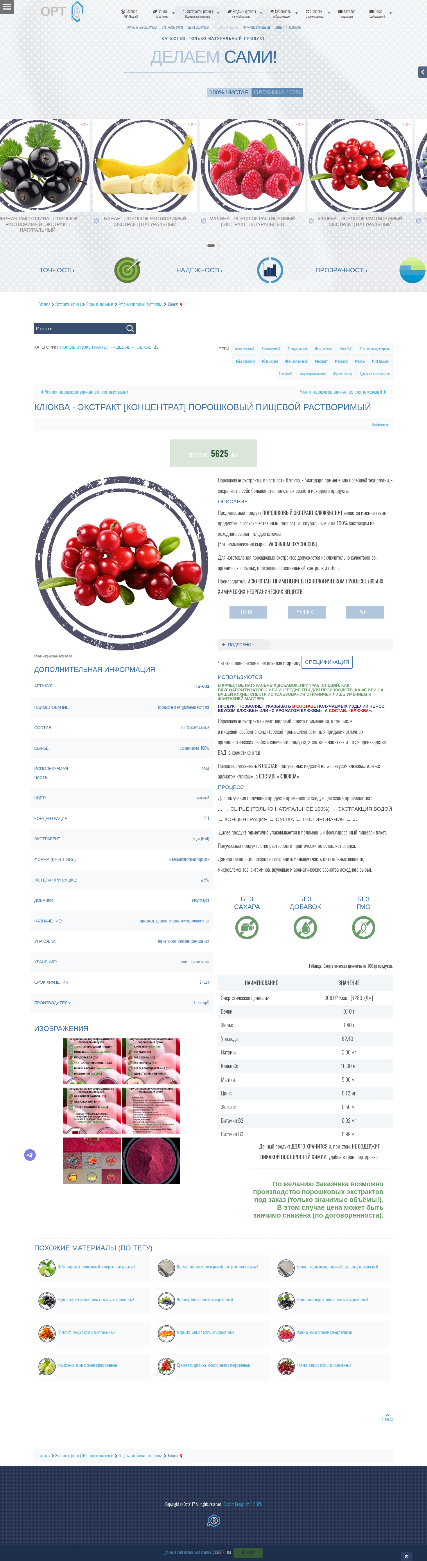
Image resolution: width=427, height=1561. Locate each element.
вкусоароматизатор (313, 373)
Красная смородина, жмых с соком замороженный (213, 1365)
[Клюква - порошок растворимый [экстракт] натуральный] (331, 142)
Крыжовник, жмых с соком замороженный (88, 1365)
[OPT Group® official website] (213, 1521)
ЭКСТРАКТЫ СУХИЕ (172, 27)
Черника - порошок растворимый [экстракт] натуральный (86, 392)
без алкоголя (246, 361)
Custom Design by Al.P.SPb (242, 1504)
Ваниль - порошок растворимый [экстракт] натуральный (217, 1267)
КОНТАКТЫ (295, 27)
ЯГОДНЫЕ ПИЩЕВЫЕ (226, 27)
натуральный (298, 348)
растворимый (272, 348)
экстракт (322, 361)
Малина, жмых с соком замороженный (324, 1332)
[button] (211, 243)
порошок (342, 361)
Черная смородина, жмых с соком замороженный (332, 1299)
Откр (406, 1556)
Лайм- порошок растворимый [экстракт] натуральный (96, 1267)
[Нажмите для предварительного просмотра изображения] (122, 563)
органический (245, 348)
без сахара (271, 361)
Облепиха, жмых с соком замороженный (86, 1332)
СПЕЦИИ (279, 27)
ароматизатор (343, 373)
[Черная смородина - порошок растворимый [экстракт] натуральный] (9, 142)
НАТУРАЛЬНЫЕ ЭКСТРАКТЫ (141, 27)
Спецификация (327, 662)
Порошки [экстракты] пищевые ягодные (105, 347)
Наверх (387, 1419)
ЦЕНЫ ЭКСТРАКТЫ (198, 27)
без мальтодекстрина (376, 348)
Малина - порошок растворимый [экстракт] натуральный (233, 221)
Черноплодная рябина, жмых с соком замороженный (96, 1299)
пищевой (286, 373)
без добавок (324, 348)
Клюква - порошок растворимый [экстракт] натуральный (340, 221)
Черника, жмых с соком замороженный (205, 1299)
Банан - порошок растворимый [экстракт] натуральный (125, 221)
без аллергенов (297, 361)
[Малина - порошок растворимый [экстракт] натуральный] (224, 142)
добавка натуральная (375, 373)
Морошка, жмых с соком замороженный (205, 1332)
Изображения (380, 424)
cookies (218, 1552)
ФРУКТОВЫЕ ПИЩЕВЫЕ (256, 27)
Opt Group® (382, 361)
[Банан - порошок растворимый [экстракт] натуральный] (116, 142)
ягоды (361, 361)
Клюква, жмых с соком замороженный (324, 1365)
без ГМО (347, 348)
